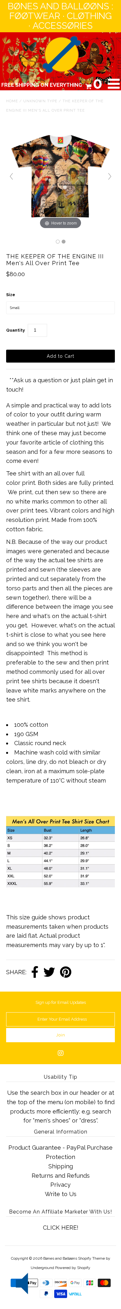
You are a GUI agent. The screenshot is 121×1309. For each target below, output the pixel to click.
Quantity (15, 330)
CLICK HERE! (60, 1227)
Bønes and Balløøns (60, 1258)
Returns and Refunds (61, 1175)
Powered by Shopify (72, 1267)
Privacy (60, 1184)
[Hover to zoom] (60, 175)
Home (12, 101)
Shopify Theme (91, 1258)
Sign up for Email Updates (60, 1002)
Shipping (60, 1166)
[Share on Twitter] (49, 972)
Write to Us (60, 1194)
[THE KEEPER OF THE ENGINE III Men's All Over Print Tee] (58, 242)
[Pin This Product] (65, 972)
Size (10, 294)
